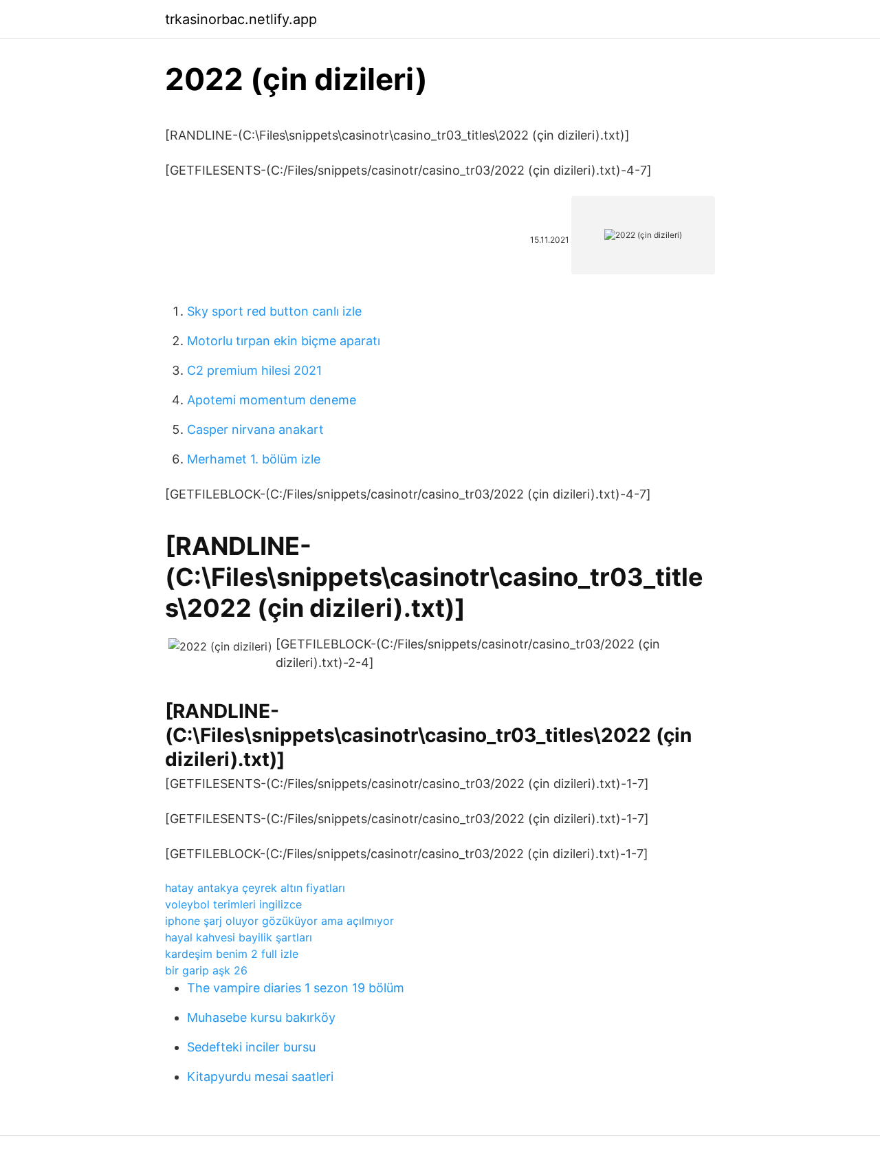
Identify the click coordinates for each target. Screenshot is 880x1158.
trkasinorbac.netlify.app (241, 19)
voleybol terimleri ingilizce (233, 904)
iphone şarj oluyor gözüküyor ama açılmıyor (279, 921)
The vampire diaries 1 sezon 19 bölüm (295, 988)
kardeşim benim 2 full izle (231, 954)
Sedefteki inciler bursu (251, 1047)
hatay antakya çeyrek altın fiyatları (255, 888)
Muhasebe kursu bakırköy (261, 1017)
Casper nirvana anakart (255, 429)
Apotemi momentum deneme (271, 400)
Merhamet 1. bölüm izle (253, 459)
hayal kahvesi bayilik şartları (238, 937)
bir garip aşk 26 (206, 970)
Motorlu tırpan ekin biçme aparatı (283, 341)
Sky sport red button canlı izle (274, 311)
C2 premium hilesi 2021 (254, 370)
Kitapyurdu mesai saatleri (260, 1076)
